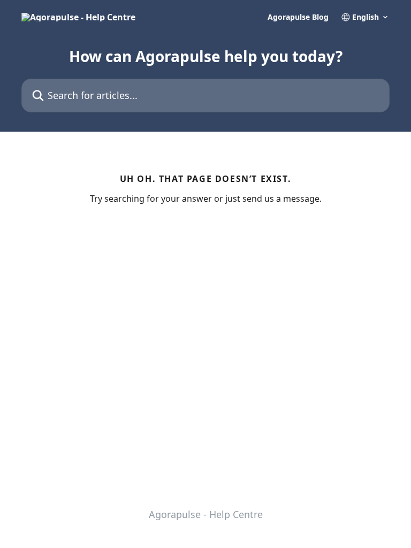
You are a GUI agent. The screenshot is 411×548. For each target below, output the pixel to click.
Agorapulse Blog (298, 17)
